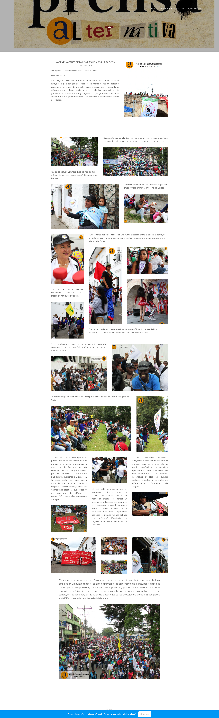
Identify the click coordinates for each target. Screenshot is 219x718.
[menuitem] (154, 8)
